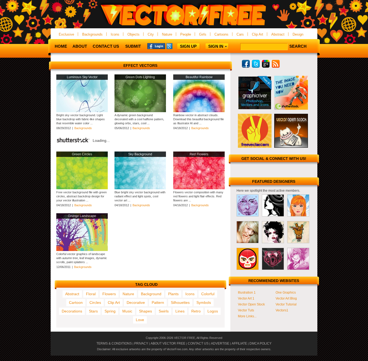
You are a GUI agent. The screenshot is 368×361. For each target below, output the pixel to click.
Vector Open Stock (251, 304)
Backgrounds (92, 34)
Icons (115, 34)
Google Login (175, 46)
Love (140, 320)
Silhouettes (180, 302)
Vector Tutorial (286, 304)
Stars (93, 311)
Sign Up (188, 46)
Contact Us (106, 46)
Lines (180, 311)
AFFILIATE (239, 343)
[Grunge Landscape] (82, 250)
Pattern (158, 302)
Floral (91, 294)
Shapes (145, 311)
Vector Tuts (246, 310)
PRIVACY (141, 343)
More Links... (247, 316)
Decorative (136, 302)
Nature (167, 34)
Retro (196, 311)
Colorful (207, 294)
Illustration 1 (247, 292)
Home (61, 46)
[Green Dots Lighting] (140, 111)
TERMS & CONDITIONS (114, 343)
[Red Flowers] (199, 188)
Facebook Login (156, 46)
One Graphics (286, 292)
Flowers (109, 294)
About (79, 46)
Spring (110, 311)
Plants (173, 294)
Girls (202, 34)
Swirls (164, 311)
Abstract (277, 34)
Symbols (203, 302)
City (151, 34)
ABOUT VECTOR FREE (168, 343)
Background (151, 294)
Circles (95, 302)
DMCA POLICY (260, 343)
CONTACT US (198, 343)
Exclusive (66, 34)
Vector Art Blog (286, 298)
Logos (212, 311)
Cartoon (76, 302)
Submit (133, 46)
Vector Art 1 (246, 298)
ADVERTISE (220, 343)
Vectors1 (282, 310)
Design (298, 34)
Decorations (72, 311)
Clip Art (257, 34)
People (185, 34)
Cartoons (221, 34)
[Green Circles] (82, 188)
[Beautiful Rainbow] (199, 111)
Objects (133, 34)
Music (127, 311)
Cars (240, 34)
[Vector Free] (184, 26)
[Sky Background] (140, 188)
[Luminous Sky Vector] (82, 111)
